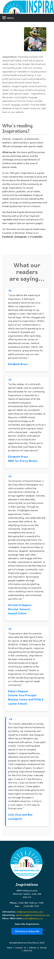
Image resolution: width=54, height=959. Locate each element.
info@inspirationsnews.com (30, 911)
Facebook (7, 236)
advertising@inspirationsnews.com (33, 915)
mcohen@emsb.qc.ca (32, 918)
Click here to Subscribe (27, 931)
